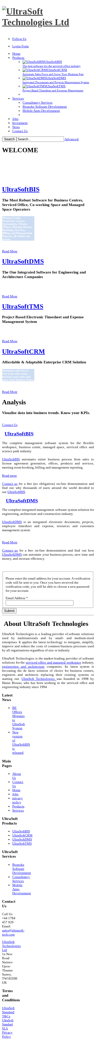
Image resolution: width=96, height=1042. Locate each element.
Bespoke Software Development (21, 869)
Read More (9, 251)
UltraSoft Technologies (39, 679)
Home (16, 790)
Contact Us (9, 425)
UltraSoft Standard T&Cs (8, 1012)
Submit (9, 611)
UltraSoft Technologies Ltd (11, 946)
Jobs (15, 794)
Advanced (72, 139)
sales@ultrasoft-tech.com (13, 932)
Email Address (17, 598)
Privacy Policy (7, 1034)
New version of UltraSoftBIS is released (21, 742)
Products (18, 806)
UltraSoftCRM (23, 351)
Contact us (9, 484)
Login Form (20, 46)
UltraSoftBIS (20, 189)
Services (18, 810)
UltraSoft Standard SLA (7, 1024)
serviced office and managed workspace (53, 662)
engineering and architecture (23, 666)
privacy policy (17, 800)
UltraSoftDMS (23, 261)
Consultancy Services (21, 879)
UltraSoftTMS (22, 306)
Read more (9, 475)
